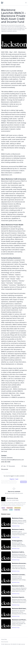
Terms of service (4, 641)
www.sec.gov (12, 341)
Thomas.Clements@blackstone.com (12, 460)
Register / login (14, 479)
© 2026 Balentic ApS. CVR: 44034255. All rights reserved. (13, 644)
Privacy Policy (4, 639)
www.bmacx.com (6, 175)
